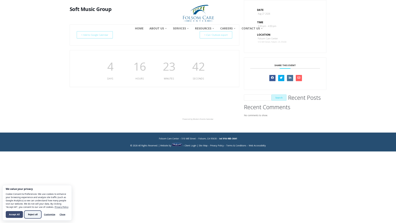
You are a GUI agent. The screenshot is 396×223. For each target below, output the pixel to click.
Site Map (203, 145)
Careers (226, 28)
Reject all (33, 214)
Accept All (14, 214)
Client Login (190, 145)
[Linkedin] (290, 78)
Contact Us (251, 28)
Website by (166, 145)
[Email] (299, 78)
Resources (203, 28)
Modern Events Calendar (203, 119)
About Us (156, 28)
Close (62, 214)
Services (179, 28)
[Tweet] (281, 78)
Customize (49, 214)
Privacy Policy (217, 145)
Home (139, 28)
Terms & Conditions (236, 145)
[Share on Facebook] (272, 78)
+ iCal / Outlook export (216, 34)
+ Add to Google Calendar (94, 34)
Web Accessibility (257, 145)
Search (279, 97)
